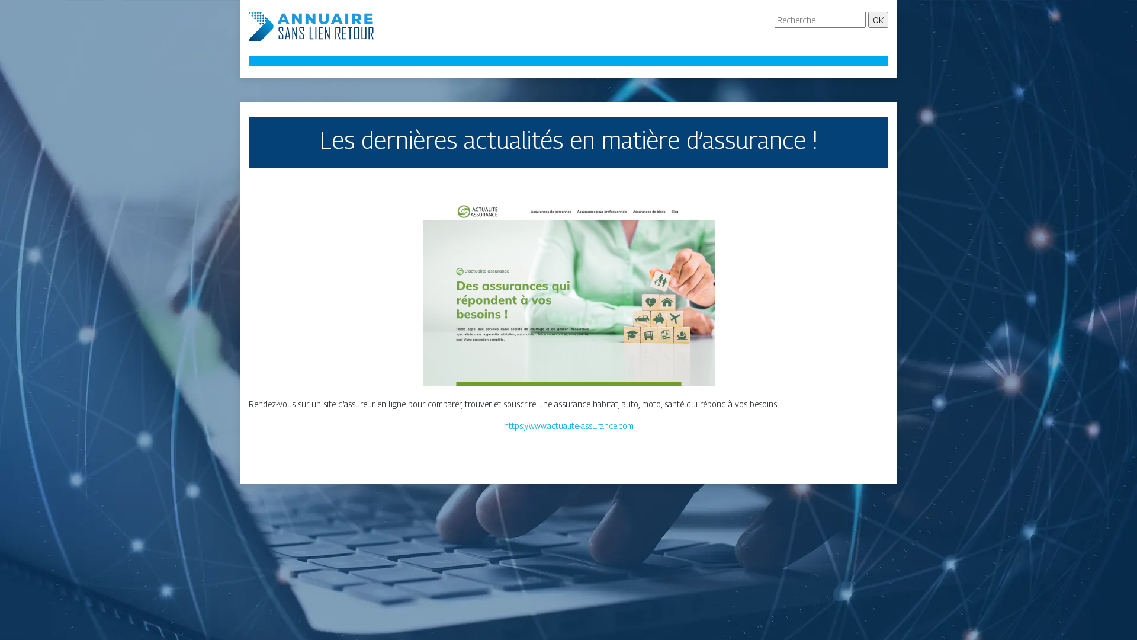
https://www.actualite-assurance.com (569, 426)
